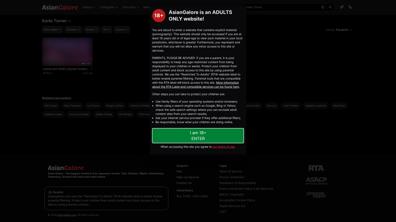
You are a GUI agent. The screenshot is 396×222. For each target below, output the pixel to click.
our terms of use (224, 146)
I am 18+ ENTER (198, 135)
